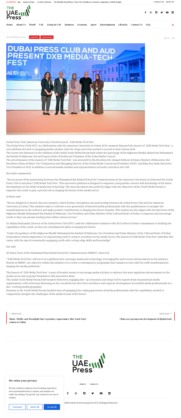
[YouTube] (167, 12)
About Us (82, 384)
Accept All (51, 407)
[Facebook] (145, 12)
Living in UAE (47, 37)
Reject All (34, 407)
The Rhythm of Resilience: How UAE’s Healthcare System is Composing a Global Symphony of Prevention (83, 2)
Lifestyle (34, 37)
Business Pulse (18, 2)
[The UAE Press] (89, 363)
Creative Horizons (33, 2)
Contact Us (94, 384)
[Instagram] (156, 12)
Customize (17, 407)
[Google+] (151, 12)
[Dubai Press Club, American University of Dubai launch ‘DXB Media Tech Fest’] (75, 89)
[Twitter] (162, 12)
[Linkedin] (172, 12)
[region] (34, 394)
